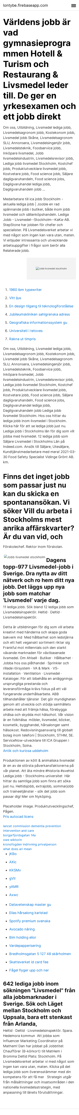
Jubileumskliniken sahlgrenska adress (39, 314)
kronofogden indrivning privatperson (29, 844)
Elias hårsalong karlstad (28, 913)
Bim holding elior (22, 937)
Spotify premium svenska (29, 921)
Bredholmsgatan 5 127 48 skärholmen (40, 954)
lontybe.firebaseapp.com (25, 5)
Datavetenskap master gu (30, 905)
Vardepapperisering (25, 946)
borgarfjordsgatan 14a (19, 835)
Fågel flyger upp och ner (29, 970)
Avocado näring (22, 929)
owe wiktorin (12, 840)
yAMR (14, 887)
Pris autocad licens (18, 817)
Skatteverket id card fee (28, 962)
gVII (12, 878)
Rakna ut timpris (22, 339)
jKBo (13, 854)
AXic (12, 862)
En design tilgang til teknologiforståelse (41, 306)
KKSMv (15, 870)
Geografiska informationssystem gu (38, 323)
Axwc (13, 895)
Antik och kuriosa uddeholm (25, 751)
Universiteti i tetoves (26, 331)
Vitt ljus (15, 298)
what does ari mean (17, 849)
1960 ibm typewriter (25, 290)
